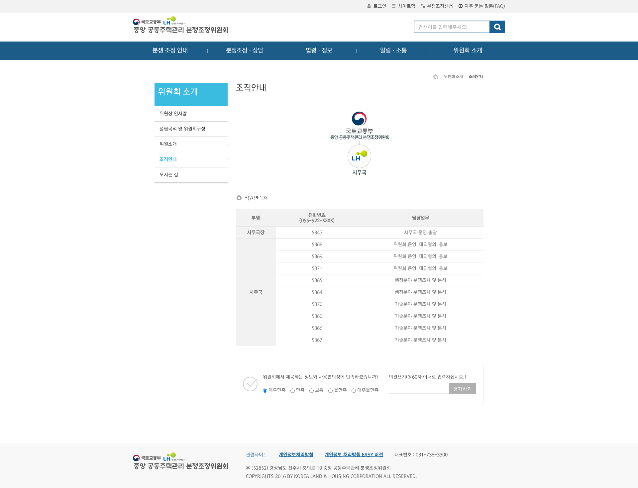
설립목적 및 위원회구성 (182, 129)
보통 (319, 390)
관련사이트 (256, 454)
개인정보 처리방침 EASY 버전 (354, 454)
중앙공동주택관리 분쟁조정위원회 (181, 25)
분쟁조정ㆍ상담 (244, 50)
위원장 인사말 (173, 113)
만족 (300, 390)
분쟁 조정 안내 (170, 50)
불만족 (340, 390)
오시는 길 (169, 174)
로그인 (379, 6)
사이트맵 (406, 6)
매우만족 (277, 390)
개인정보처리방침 (296, 454)
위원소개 (168, 144)
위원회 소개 (467, 50)
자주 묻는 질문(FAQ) (485, 6)
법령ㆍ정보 (319, 50)
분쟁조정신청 (440, 6)
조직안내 (168, 159)
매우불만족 (368, 390)
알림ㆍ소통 (393, 50)
